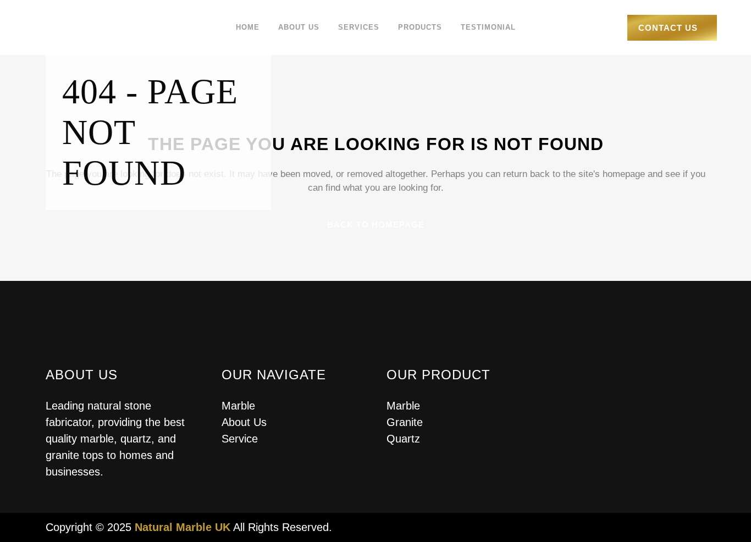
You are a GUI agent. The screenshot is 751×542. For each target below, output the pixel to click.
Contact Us (668, 27)
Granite (404, 422)
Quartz (403, 439)
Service (240, 439)
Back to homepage (375, 224)
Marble (238, 406)
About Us (244, 422)
